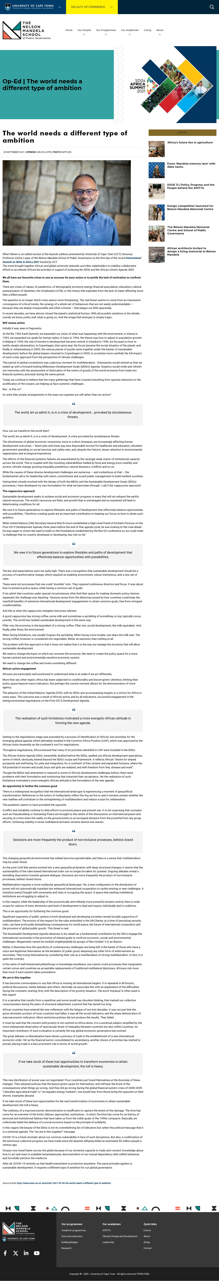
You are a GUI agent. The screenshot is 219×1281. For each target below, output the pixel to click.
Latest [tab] (182, 132)
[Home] (29, 6)
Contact (148, 1248)
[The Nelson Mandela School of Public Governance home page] (27, 30)
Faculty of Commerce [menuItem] (88, 6)
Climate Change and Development (120, 1236)
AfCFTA (106, 1230)
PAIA (147, 1274)
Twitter (15, 1253)
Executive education (72, 1236)
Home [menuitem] (68, 30)
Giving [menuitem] (147, 30)
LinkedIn (26, 1253)
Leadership (108, 1242)
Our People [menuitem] (84, 30)
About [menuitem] (159, 30)
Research (67, 1248)
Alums (147, 1236)
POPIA (140, 1274)
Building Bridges (70, 1242)
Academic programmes (74, 1230)
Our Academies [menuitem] (130, 30)
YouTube (37, 1253)
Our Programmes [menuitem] (106, 30)
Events (147, 1230)
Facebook (5, 1253)
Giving (147, 1242)
